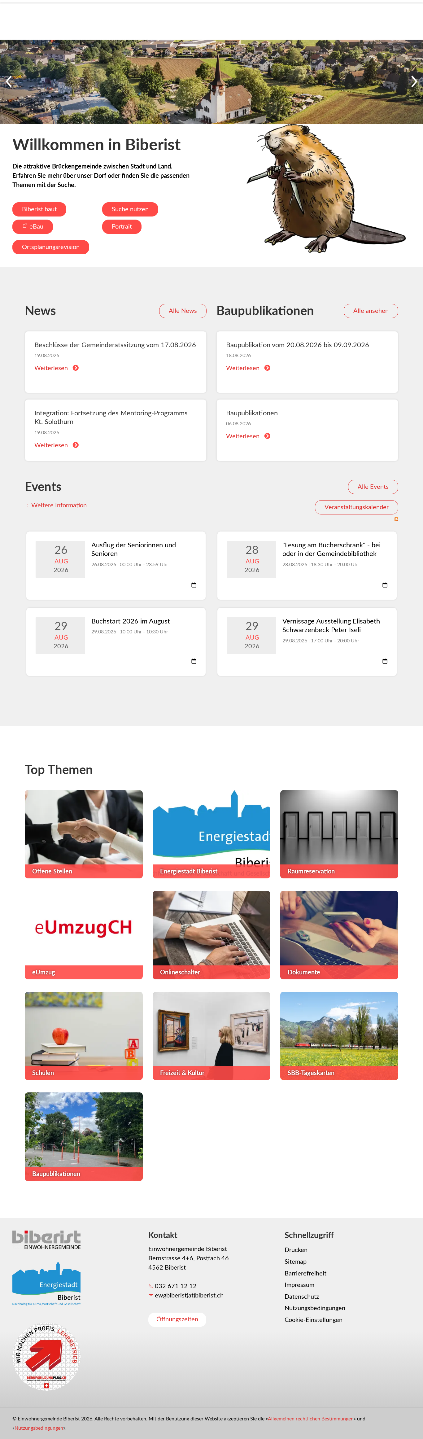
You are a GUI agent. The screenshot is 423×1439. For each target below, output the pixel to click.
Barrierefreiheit (305, 1274)
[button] (9, 82)
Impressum (299, 1285)
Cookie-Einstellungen (313, 1320)
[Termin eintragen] (193, 586)
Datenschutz (302, 1297)
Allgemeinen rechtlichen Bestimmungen (311, 1418)
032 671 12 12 (176, 1286)
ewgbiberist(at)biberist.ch (189, 1295)
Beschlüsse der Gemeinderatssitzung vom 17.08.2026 (115, 345)
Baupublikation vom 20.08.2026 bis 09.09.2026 (297, 345)
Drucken (296, 1250)
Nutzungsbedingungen (315, 1308)
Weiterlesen (51, 368)
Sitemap (296, 1262)
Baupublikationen (252, 413)
